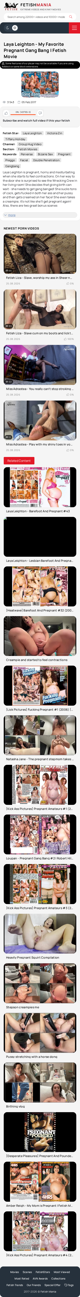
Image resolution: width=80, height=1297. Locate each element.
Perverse (27, 154)
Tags (70, 1285)
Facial (24, 160)
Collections (58, 1278)
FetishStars (43, 1272)
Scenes (27, 1272)
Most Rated (22, 1278)
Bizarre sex (45, 154)
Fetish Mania (48, 1291)
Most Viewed (62, 1272)
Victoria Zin (54, 133)
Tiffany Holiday (15, 139)
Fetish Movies (27, 149)
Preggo (10, 160)
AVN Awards (40, 1278)
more (11, 215)
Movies (14, 1272)
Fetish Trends (15, 1285)
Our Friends (34, 1285)
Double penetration (46, 160)
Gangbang (12, 166)
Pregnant (64, 154)
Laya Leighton (32, 133)
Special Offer (52, 1285)
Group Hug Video (30, 144)
